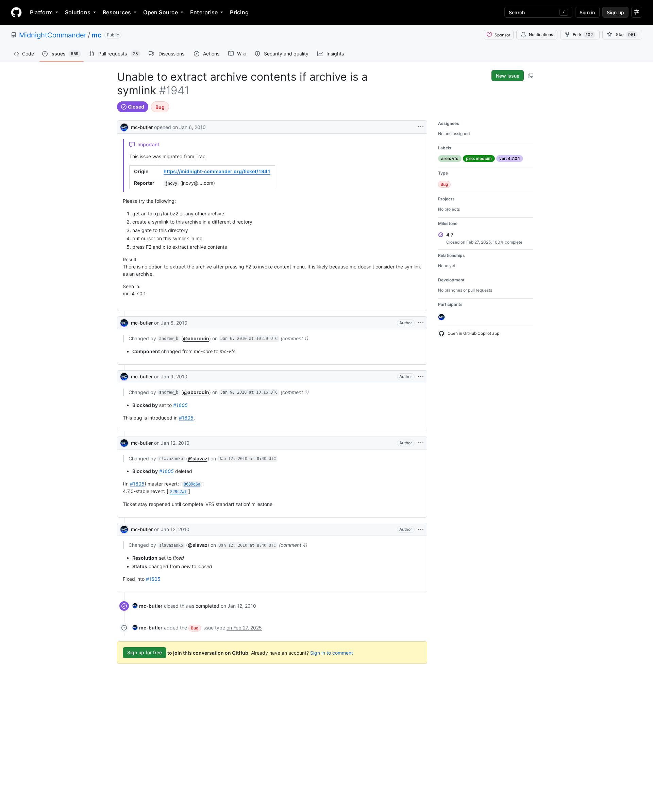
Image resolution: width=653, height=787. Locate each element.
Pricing (239, 12)
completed (207, 606)
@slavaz (197, 458)
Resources (117, 12)
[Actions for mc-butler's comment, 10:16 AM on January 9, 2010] (420, 376)
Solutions (77, 12)
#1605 (180, 405)
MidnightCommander (52, 35)
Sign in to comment (331, 652)
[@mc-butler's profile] (124, 126)
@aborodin (196, 338)
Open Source (160, 12)
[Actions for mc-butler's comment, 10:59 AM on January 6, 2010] (420, 323)
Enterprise (204, 12)
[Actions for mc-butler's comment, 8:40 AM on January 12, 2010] (420, 443)
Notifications (541, 34)
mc (96, 35)
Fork (583, 34)
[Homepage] (16, 12)
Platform (41, 12)
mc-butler (142, 127)
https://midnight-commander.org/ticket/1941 (217, 171)
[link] (147, 605)
